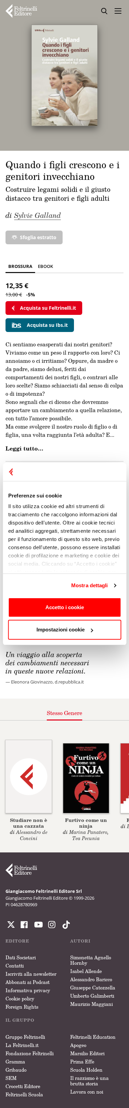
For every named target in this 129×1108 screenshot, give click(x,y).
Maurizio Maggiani (91, 1004)
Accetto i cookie (64, 607)
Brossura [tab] (20, 266)
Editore (17, 941)
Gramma (15, 1061)
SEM (11, 1078)
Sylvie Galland (37, 215)
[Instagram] (65, 924)
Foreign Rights (22, 1006)
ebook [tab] (45, 266)
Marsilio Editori (87, 1053)
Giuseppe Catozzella (92, 987)
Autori (80, 941)
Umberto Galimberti (92, 995)
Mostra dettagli (89, 585)
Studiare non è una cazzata (28, 822)
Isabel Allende (86, 971)
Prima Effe (82, 1061)
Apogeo (78, 1045)
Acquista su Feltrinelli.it (48, 308)
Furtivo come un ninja (86, 822)
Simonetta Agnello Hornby (90, 960)
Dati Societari (21, 957)
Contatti (15, 965)
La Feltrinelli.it (22, 1045)
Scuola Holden (86, 1069)
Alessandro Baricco (91, 979)
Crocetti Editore (23, 1086)
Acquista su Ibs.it (47, 325)
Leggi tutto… (24, 448)
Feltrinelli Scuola (24, 1094)
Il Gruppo (20, 1020)
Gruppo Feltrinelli (25, 1037)
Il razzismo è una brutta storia (89, 1080)
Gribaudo (16, 1069)
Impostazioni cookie (60, 629)
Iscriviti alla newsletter (31, 973)
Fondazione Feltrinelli (30, 1053)
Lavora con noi (86, 1091)
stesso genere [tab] (64, 713)
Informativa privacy (28, 990)
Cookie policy (20, 998)
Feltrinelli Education (93, 1037)
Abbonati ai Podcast (28, 982)
